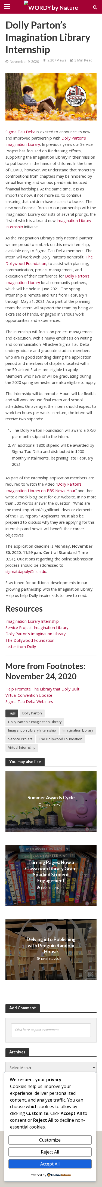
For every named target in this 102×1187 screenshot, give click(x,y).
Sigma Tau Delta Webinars (29, 701)
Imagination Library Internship (32, 621)
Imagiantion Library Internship (32, 730)
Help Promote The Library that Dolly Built (42, 689)
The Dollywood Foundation (29, 640)
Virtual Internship (22, 747)
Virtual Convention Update (28, 695)
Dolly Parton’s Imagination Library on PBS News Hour (43, 487)
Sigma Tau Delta (20, 131)
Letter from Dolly (20, 646)
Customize (50, 1140)
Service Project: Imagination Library (36, 627)
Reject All (50, 1152)
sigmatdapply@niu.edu (25, 571)
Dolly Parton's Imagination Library (34, 722)
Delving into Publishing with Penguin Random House (51, 945)
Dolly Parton (32, 713)
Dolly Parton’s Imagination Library (35, 633)
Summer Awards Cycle (51, 797)
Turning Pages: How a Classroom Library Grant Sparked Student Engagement (51, 871)
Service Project (20, 739)
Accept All (50, 1164)
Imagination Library (78, 730)
